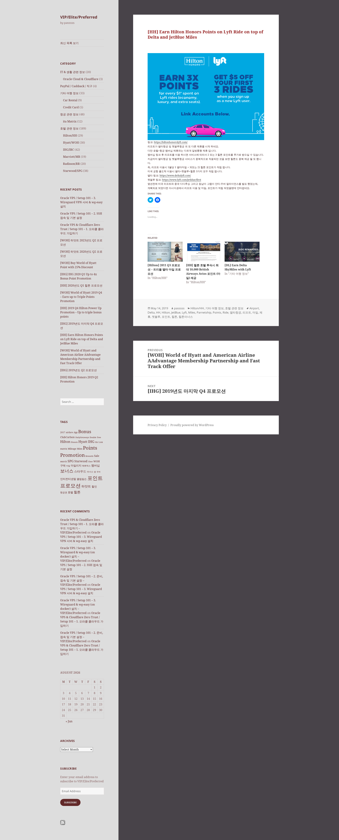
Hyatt (82, 441)
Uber (90, 461)
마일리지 (76, 465)
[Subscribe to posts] (62, 822)
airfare (69, 432)
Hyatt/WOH (71, 142)
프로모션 (70, 485)
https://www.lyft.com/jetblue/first (181, 179)
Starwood (80, 461)
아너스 (90, 471)
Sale (96, 455)
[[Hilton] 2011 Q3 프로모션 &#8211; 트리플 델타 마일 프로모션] (165, 252)
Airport (254, 308)
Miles (79, 448)
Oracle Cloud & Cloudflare (80, 79)
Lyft (184, 312)
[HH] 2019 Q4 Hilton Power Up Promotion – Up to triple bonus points (81, 312)
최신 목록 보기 (69, 43)
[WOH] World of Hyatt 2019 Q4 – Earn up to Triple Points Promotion (81, 297)
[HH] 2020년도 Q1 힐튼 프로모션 (81, 285)
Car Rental (70, 100)
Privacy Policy (157, 425)
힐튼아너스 (186, 317)
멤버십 (95, 465)
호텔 (70, 492)
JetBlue (175, 312)
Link (101, 442)
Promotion (72, 455)
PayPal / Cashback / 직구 (76, 86)
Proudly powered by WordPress (192, 425)
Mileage (72, 448)
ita (96, 442)
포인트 (95, 478)
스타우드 (80, 471)
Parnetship (204, 312)
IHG (91, 441)
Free (99, 437)
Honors (74, 442)
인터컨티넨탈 (68, 479)
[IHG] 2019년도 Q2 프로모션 (78, 370)
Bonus (84, 431)
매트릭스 (86, 465)
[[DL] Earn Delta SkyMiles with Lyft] (242, 252)
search (63, 461)
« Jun (69, 721)
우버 (98, 472)
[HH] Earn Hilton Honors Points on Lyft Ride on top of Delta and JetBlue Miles (81, 339)
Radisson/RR (71, 164)
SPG (71, 461)
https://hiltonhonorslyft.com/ (171, 142)
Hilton (65, 441)
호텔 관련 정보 (69, 128)
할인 (94, 486)
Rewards (89, 456)
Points (90, 447)
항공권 (63, 492)
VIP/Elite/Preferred (78, 17)
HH (158, 312)
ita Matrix (69, 121)
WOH (96, 461)
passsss (179, 308)
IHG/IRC (68, 150)
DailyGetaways (82, 437)
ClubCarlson (67, 437)
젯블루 (156, 317)
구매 (63, 465)
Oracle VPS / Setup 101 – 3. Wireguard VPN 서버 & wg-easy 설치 (81, 202)
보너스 (66, 471)
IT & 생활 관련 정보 (72, 72)
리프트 (247, 312)
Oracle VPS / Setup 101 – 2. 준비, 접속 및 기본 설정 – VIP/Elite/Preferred (81, 580)
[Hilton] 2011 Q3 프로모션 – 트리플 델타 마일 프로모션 (164, 269)
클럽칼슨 (82, 479)
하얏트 (86, 486)
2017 (62, 432)
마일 (68, 466)
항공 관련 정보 (69, 114)
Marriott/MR (71, 157)
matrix (63, 448)
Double (93, 437)
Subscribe (70, 802)
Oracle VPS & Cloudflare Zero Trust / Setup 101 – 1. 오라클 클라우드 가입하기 (82, 229)
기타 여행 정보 (69, 93)
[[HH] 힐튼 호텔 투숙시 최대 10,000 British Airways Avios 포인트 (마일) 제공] (203, 252)
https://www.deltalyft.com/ (175, 175)
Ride (225, 312)
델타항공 (235, 312)
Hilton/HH (70, 135)
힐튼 (77, 492)
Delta (151, 312)
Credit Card (71, 107)
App (76, 432)
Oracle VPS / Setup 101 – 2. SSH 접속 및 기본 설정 (81, 565)
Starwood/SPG (72, 171)
